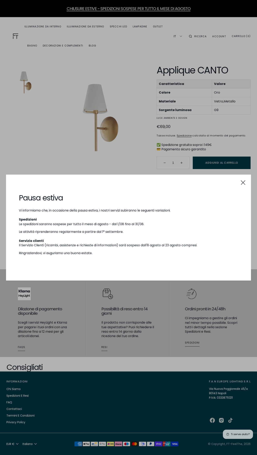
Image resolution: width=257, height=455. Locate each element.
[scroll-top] (247, 445)
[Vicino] (243, 182)
